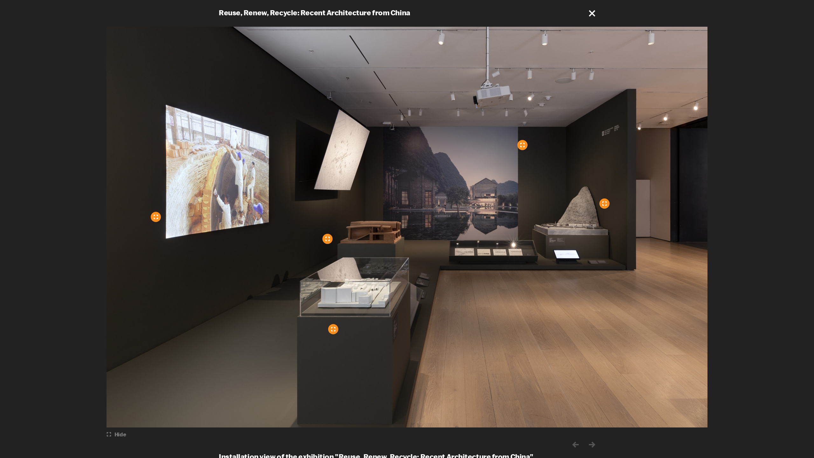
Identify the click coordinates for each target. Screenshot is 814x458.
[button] (592, 13)
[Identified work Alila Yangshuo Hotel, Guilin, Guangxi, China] (604, 203)
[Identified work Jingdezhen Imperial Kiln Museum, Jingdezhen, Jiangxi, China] (333, 329)
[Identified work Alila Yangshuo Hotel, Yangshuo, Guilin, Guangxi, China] (522, 145)
